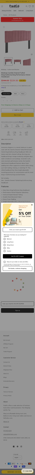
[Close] (32, 205)
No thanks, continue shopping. (17, 268)
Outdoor (9, 251)
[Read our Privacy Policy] (30, 264)
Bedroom (9, 239)
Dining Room (10, 245)
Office (8, 248)
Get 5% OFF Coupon (17, 256)
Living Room (10, 242)
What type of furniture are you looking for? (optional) (15, 235)
